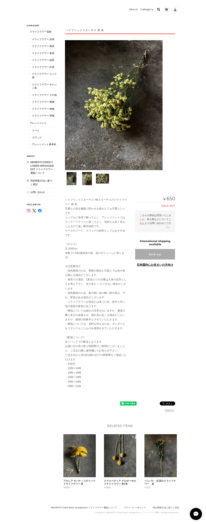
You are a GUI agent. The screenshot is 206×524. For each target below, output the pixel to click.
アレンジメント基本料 (44, 144)
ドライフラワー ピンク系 (44, 76)
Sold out (155, 254)
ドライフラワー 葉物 (43, 101)
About (133, 9)
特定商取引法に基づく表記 (41, 182)
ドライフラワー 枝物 (43, 108)
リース (35, 130)
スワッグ (37, 137)
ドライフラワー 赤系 (43, 39)
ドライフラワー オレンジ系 (44, 86)
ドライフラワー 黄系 (43, 46)
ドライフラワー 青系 (43, 53)
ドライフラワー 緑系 (43, 60)
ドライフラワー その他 (44, 95)
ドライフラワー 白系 (43, 67)
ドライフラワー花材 (41, 31)
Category (146, 9)
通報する (170, 411)
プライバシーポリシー (135, 507)
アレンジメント (38, 123)
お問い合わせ (37, 192)
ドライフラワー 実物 (43, 115)
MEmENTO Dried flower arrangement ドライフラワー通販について (42, 167)
